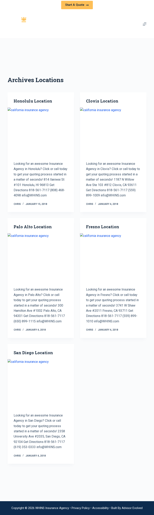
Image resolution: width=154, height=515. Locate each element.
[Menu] (144, 24)
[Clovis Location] (113, 132)
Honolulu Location (33, 101)
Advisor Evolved (132, 508)
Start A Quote (74, 5)
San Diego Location (33, 352)
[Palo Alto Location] (41, 258)
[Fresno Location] (113, 258)
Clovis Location (102, 101)
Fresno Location (102, 226)
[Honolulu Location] (41, 132)
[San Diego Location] (41, 384)
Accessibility (100, 508)
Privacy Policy (81, 508)
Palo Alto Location (33, 226)
